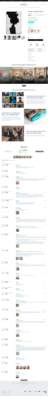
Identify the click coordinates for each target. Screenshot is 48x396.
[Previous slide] (23, 86)
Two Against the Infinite (6, 233)
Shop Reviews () (12, 160)
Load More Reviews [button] (24, 380)
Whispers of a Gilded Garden (7, 287)
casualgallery (4, 394)
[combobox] (37, 27)
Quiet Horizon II (5, 224)
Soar (4, 249)
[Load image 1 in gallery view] (5, 38)
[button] (2, 4)
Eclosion (4, 206)
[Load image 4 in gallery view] (18, 38)
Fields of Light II (5, 356)
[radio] (29, 31)
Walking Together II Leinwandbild (8, 292)
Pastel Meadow (5, 338)
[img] (8, 151)
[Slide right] (25, 37)
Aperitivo (4, 308)
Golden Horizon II (5, 175)
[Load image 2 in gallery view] (10, 38)
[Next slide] (25, 86)
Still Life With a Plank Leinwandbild (8, 199)
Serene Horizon (5, 261)
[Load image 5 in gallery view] (23, 38)
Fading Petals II (5, 318)
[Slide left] (2, 37)
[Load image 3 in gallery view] (14, 38)
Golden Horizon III (5, 272)
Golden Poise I (5, 170)
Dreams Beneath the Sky (6, 191)
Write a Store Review (39, 151)
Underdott (31, 13)
